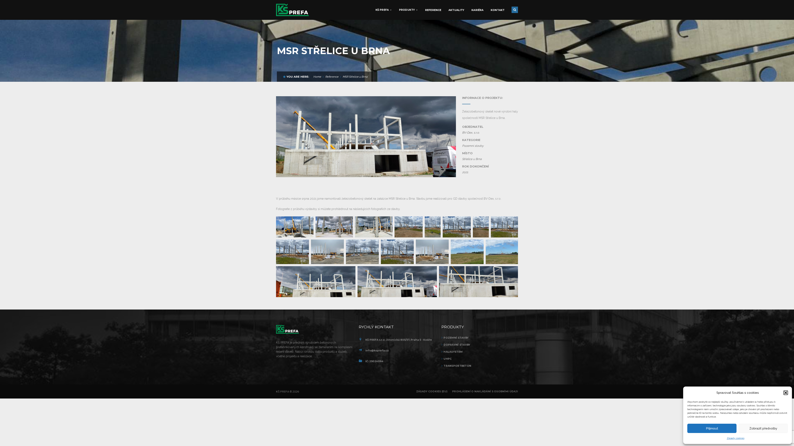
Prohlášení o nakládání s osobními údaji (485, 391)
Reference (331, 76)
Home (317, 76)
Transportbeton (457, 365)
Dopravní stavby (457, 344)
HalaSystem (453, 351)
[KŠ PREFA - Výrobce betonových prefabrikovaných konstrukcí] (292, 9)
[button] (786, 393)
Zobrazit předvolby (763, 428)
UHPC (448, 358)
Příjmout (712, 428)
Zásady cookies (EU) (431, 391)
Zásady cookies (735, 438)
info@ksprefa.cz (377, 350)
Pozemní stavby (456, 337)
